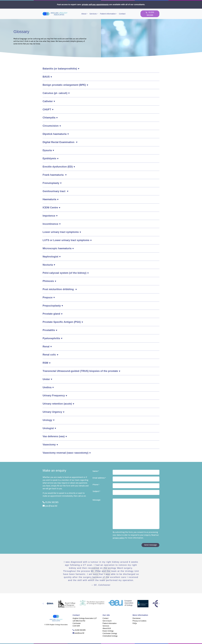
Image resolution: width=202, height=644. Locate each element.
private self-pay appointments (95, 4)
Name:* (96, 471)
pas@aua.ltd (51, 506)
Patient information (108, 14)
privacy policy (119, 538)
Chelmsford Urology (110, 636)
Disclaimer (137, 618)
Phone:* (96, 485)
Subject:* (96, 491)
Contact (122, 14)
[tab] (101, 68)
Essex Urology (108, 631)
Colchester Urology (110, 633)
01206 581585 (51, 502)
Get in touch (107, 621)
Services (93, 14)
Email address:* (99, 478)
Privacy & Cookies (139, 621)
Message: (97, 500)
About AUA (107, 628)
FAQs (135, 623)
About (83, 14)
